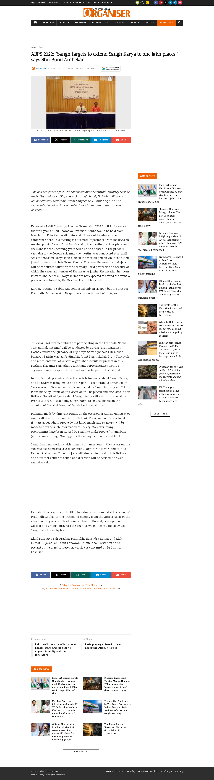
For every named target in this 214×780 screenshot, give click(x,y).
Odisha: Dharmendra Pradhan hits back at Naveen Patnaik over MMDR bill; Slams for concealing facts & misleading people (63, 732)
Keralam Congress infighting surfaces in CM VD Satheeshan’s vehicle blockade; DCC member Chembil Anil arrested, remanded (65, 709)
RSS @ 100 (135, 22)
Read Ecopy (54, 2)
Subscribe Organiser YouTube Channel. (81, 585)
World (63, 22)
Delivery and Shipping (173, 771)
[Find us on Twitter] (166, 3)
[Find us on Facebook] (156, 3)
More (149, 22)
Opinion (119, 22)
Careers (87, 2)
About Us (96, 2)
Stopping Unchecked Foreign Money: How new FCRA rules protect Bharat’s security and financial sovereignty (117, 684)
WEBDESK (41, 68)
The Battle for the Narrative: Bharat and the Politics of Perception (115, 729)
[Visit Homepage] (107, 12)
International (100, 22)
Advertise (77, 2)
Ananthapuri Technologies (54, 775)
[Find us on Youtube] (161, 3)
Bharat (47, 22)
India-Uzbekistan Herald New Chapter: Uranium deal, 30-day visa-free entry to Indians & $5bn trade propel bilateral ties (65, 685)
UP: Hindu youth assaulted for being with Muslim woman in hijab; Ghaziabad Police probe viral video (159, 396)
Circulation (66, 2)
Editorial (80, 22)
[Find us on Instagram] (180, 3)
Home (33, 47)
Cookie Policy (129, 771)
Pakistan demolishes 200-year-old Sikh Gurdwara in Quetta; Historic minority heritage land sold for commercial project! (160, 351)
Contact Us (107, 2)
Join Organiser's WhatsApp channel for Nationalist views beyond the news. (80, 588)
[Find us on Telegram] (175, 3)
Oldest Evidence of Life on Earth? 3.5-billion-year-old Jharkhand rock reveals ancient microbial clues (171, 373)
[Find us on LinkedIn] (170, 3)
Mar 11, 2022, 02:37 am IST (64, 68)
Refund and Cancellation (149, 771)
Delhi (93, 68)
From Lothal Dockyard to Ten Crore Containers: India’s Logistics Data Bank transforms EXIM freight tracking (117, 707)
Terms (118, 771)
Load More (81, 751)
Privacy (109, 771)
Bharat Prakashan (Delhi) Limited (46, 771)
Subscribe (165, 22)
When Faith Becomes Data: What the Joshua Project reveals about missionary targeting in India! (171, 329)
